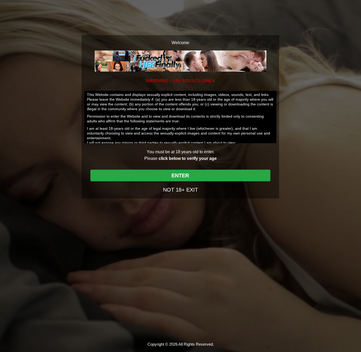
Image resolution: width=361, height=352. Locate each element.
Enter (180, 175)
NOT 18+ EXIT (180, 190)
